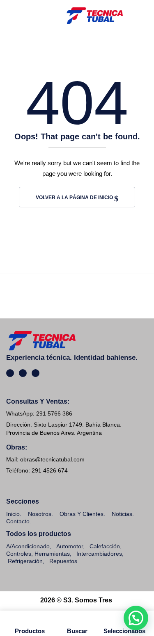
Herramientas (52, 553)
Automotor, (70, 546)
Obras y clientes (81, 514)
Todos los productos (38, 533)
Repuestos (63, 561)
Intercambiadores (99, 553)
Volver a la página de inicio (75, 197)
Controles (18, 553)
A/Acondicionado (28, 546)
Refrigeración (25, 561)
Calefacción (105, 546)
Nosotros (39, 514)
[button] (136, 618)
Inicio (13, 514)
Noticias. (123, 514)
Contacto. (18, 521)
